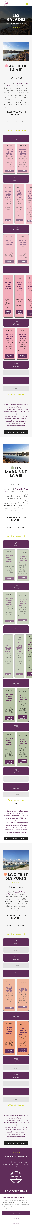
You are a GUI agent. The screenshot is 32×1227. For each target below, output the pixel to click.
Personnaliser (16, 1218)
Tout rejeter (16, 1223)
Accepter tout (16, 1213)
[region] (16, 1210)
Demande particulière (16, 432)
